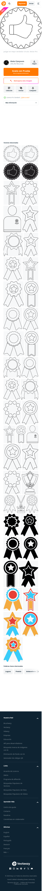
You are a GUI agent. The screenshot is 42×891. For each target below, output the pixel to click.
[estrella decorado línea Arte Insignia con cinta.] (12, 287)
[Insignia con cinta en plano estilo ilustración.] (13, 814)
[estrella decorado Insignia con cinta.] (28, 337)
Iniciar (31, 3)
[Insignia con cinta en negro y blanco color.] (27, 839)
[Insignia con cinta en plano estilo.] (29, 209)
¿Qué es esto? (25, 97)
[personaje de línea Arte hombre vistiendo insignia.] (12, 259)
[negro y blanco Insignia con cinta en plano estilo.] (12, 767)
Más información (11, 101)
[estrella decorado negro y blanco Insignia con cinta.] (12, 791)
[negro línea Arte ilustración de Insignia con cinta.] (27, 722)
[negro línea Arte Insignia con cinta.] (12, 233)
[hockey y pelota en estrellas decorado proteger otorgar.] (12, 725)
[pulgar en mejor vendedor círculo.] (12, 152)
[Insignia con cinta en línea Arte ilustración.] (10, 413)
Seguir (34, 64)
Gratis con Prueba (21, 72)
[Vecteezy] (3, 3)
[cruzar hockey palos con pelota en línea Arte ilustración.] (8, 747)
